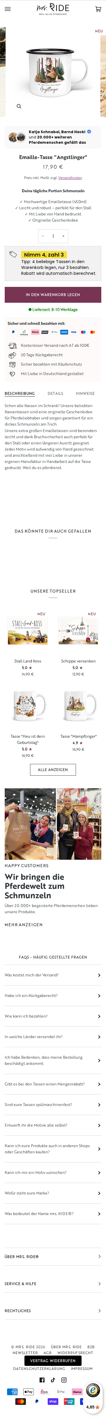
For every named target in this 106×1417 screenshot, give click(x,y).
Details (55, 393)
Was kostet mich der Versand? (32, 975)
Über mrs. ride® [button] (22, 1256)
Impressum (82, 1368)
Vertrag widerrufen (53, 1360)
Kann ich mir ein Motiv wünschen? (36, 1172)
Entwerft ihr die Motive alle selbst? (36, 1125)
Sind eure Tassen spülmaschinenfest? (38, 1104)
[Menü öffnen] (13, 9)
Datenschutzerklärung (39, 1368)
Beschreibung (20, 393)
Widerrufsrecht (75, 1352)
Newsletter (25, 1352)
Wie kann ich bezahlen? (26, 1016)
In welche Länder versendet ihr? (34, 1036)
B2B (91, 1346)
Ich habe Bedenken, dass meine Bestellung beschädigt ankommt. (43, 1060)
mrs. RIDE (25, 1346)
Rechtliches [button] (18, 1310)
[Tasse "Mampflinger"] (78, 706)
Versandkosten (70, 177)
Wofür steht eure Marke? (27, 1193)
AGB (48, 1352)
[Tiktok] (53, 1380)
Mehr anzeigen (24, 924)
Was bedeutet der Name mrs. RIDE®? (39, 1213)
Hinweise (85, 393)
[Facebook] (42, 1380)
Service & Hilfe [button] (21, 1283)
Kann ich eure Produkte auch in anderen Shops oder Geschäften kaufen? (47, 1149)
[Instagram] (64, 1380)
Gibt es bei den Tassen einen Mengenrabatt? (45, 1084)
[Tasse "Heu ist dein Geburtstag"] (28, 706)
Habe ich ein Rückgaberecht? (31, 995)
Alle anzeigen (53, 769)
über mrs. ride (66, 1346)
